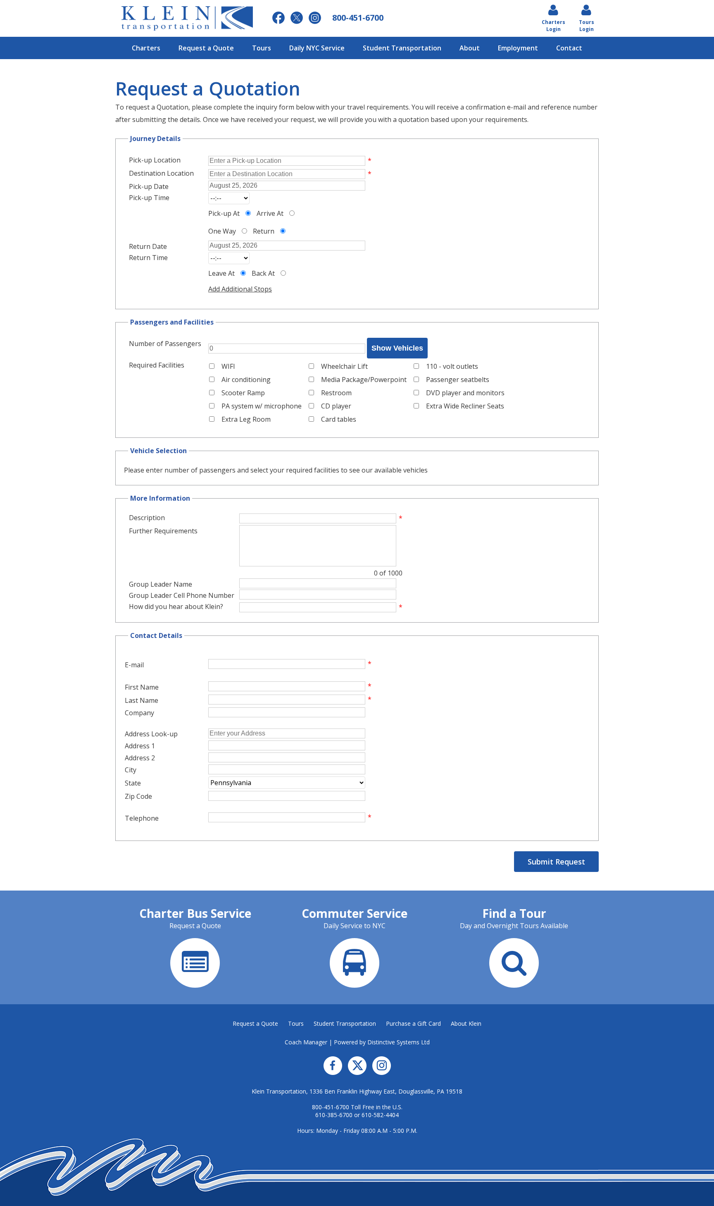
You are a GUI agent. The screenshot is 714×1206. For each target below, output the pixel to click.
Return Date (148, 246)
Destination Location (161, 173)
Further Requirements (163, 530)
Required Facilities (156, 365)
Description (147, 517)
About (469, 48)
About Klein (466, 1023)
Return (263, 231)
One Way (222, 231)
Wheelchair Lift (344, 366)
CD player (336, 406)
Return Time (148, 257)
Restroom (336, 392)
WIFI (228, 366)
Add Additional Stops (240, 289)
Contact (569, 48)
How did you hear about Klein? (176, 606)
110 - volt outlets (452, 366)
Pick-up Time (149, 197)
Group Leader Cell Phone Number (181, 595)
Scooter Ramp (243, 392)
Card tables (338, 419)
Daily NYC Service (317, 48)
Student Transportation (402, 48)
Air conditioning (246, 379)
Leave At (221, 273)
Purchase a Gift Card (413, 1023)
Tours (261, 48)
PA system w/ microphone (261, 406)
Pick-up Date (149, 186)
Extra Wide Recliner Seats (465, 406)
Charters (146, 48)
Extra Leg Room (246, 419)
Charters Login (553, 26)
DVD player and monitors (465, 392)
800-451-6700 (330, 1107)
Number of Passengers (165, 343)
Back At (263, 273)
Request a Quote (206, 48)
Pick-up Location (155, 160)
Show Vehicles (397, 348)
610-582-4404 (380, 1115)
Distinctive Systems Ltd (398, 1042)
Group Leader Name (160, 584)
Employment (518, 48)
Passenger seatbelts (457, 379)
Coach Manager (306, 1042)
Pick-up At (224, 213)
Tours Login (586, 26)
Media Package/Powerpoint (364, 379)
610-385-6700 (333, 1115)
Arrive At (270, 213)
